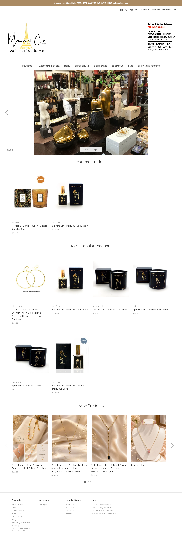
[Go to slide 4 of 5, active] (95, 150)
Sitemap (16, 525)
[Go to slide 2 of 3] (89, 482)
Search (145, 9)
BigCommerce (26, 528)
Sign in (155, 9)
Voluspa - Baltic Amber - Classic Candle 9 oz (29, 227)
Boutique (27, 66)
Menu (67, 66)
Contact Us (118, 66)
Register (166, 9)
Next (175, 112)
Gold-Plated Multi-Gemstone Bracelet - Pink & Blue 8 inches (29, 467)
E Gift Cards (100, 66)
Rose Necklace (139, 465)
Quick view (30, 192)
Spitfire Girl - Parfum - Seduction (70, 225)
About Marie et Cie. (49, 66)
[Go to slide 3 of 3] (94, 482)
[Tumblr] (136, 10)
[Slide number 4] (91, 112)
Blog (130, 66)
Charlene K (71, 510)
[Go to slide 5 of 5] (100, 150)
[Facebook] (121, 10)
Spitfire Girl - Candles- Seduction (151, 309)
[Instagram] (131, 10)
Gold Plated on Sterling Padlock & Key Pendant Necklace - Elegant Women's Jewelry (69, 468)
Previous (6, 112)
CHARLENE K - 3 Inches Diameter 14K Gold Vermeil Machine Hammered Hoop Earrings (27, 314)
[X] (126, 10)
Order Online (82, 66)
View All (69, 513)
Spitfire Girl (71, 507)
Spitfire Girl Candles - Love (26, 385)
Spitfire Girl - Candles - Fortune (110, 309)
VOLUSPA (70, 504)
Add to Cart (30, 197)
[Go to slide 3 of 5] (91, 150)
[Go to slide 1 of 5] (82, 150)
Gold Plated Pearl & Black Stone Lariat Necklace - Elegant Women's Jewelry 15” (109, 468)
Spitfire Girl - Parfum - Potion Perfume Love (68, 387)
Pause (9, 149)
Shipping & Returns (149, 66)
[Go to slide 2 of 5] (86, 150)
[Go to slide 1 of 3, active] (85, 482)
